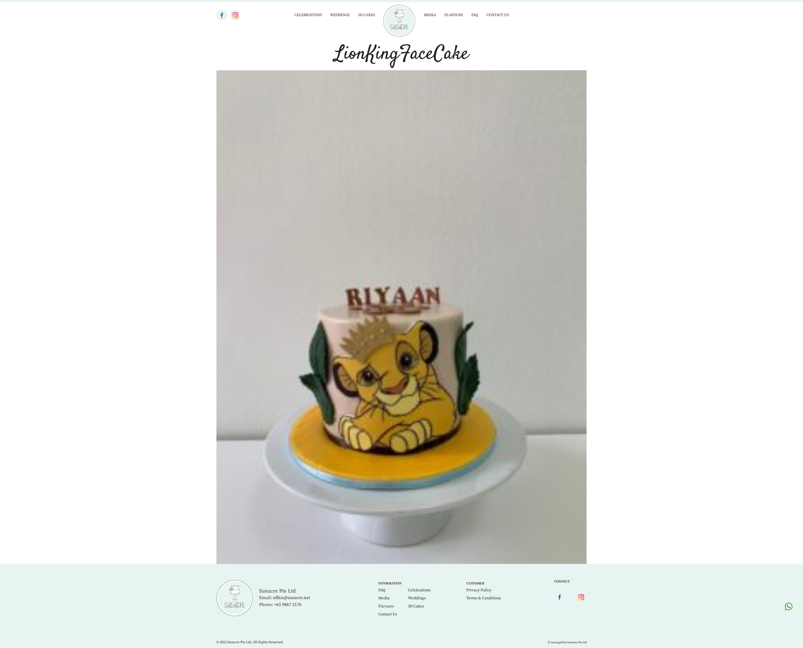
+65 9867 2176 (288, 604)
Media (430, 15)
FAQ (474, 15)
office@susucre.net (291, 598)
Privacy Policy (478, 590)
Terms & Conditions (483, 598)
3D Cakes (366, 15)
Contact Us (498, 15)
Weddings (340, 15)
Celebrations (308, 15)
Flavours (453, 15)
